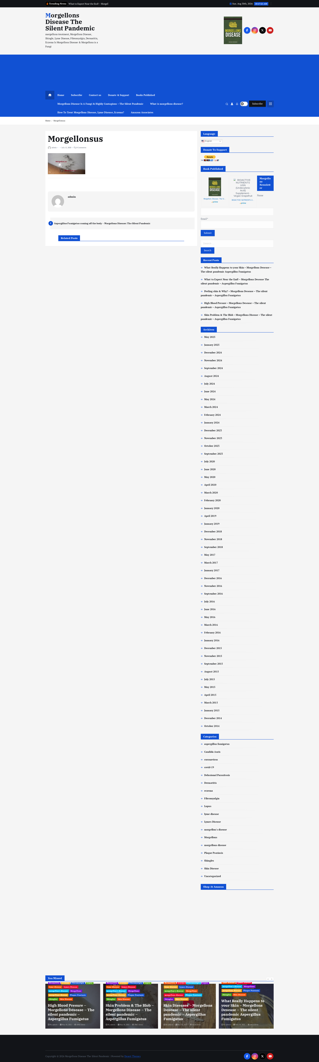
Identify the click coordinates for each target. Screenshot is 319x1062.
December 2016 (213, 578)
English (208, 141)
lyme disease (211, 814)
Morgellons (210, 837)
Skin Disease (211, 868)
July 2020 (209, 461)
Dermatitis (210, 782)
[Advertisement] (159, 72)
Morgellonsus (59, 120)
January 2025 (211, 344)
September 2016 (213, 593)
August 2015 (211, 671)
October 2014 (211, 726)
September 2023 (213, 453)
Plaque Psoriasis (213, 852)
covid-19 (209, 767)
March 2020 (211, 492)
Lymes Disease (212, 821)
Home (60, 95)
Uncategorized (212, 876)
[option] (72, 1006)
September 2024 (213, 368)
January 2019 (211, 523)
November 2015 (213, 655)
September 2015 (213, 663)
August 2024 (211, 375)
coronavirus (211, 759)
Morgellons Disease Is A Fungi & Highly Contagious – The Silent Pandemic (100, 103)
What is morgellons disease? (166, 103)
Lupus (207, 806)
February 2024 (212, 414)
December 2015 (213, 648)
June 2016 (210, 609)
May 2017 (209, 554)
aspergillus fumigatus (217, 743)
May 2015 (209, 687)
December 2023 (213, 430)
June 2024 (210, 391)
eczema (208, 790)
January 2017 (211, 570)
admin (54, 147)
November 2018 (213, 539)
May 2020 (209, 477)
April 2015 (210, 694)
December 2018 (213, 531)
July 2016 (209, 601)
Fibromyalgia (211, 798)
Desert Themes (132, 1056)
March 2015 (211, 702)
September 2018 (213, 547)
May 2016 (209, 617)
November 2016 (213, 585)
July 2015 (209, 679)
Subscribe (76, 95)
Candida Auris (212, 751)
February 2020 (212, 500)
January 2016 (211, 640)
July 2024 (209, 383)
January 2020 (211, 508)
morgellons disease (215, 845)
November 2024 (213, 360)
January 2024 (211, 422)
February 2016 (212, 632)
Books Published (145, 95)
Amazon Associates (142, 112)
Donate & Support (118, 95)
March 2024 (211, 406)
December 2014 (213, 718)
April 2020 (210, 484)
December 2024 (213, 352)
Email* (204, 218)
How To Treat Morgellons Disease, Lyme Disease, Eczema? (90, 112)
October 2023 (211, 445)
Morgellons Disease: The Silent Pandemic (215, 199)
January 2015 (211, 710)
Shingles (209, 860)
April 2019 (210, 515)
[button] (268, 979)
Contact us (95, 95)
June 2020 (210, 469)
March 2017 (211, 562)
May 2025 (209, 336)
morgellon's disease (215, 829)
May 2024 (209, 399)
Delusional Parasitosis (217, 775)
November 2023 (213, 438)
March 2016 (211, 624)
